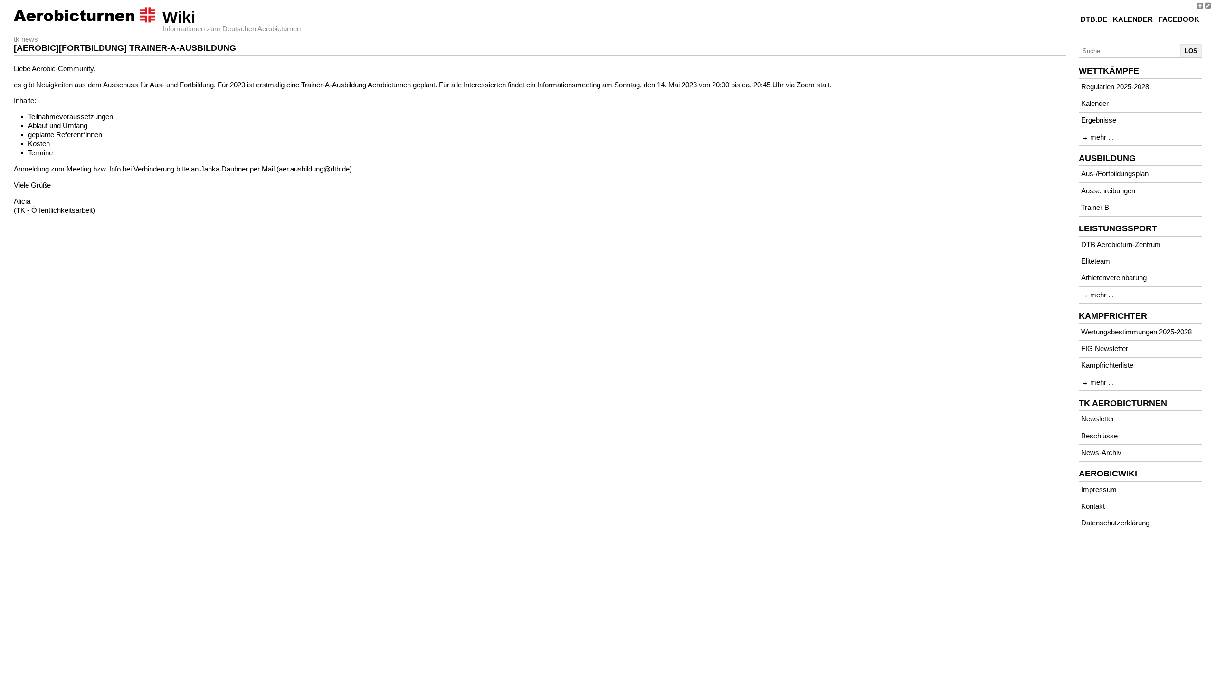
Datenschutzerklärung (1115, 523)
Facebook (1179, 19)
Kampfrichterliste (1107, 365)
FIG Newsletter (1104, 348)
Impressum (1099, 490)
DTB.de (1094, 19)
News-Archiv (1101, 452)
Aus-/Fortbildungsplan (1115, 174)
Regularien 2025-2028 (1115, 87)
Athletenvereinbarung (1114, 278)
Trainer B (1095, 207)
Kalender (1133, 19)
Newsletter (1097, 419)
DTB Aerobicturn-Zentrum (1121, 244)
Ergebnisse (1098, 120)
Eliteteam (1095, 261)
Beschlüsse (1099, 436)
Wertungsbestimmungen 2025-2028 (1136, 332)
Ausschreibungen (1108, 191)
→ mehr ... (1097, 137)
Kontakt (1093, 506)
